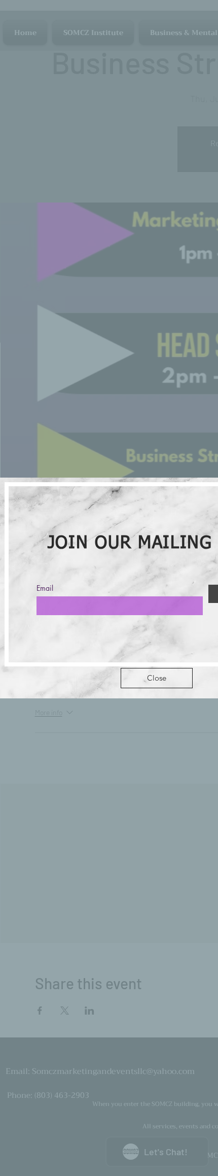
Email (45, 588)
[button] (157, 678)
